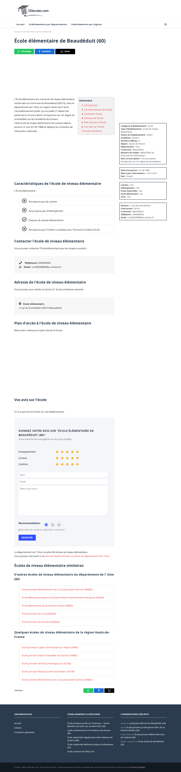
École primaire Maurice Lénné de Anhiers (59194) (48, 671)
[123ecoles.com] (33, 10)
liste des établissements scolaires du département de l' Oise (77, 556)
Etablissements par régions (86, 24)
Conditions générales (24, 732)
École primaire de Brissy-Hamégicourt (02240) (46, 663)
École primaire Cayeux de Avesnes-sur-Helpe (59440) (50, 647)
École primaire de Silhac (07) (80, 751)
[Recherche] (165, 24)
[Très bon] (72, 452)
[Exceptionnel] (77, 452)
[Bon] (67, 452)
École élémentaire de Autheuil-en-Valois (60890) (47, 605)
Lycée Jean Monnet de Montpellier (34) (147, 723)
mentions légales (138, 767)
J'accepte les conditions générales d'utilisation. (43, 529)
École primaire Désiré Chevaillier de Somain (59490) (49, 655)
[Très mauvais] (57, 452)
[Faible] (62, 452)
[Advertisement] (64, 77)
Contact (17, 727)
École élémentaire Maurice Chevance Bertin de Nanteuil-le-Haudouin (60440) (63, 597)
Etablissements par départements (48, 24)
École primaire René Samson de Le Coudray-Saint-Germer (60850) (57, 589)
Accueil (21, 24)
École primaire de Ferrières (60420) (40, 621)
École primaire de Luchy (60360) (39, 613)
